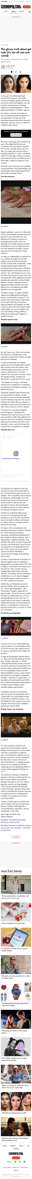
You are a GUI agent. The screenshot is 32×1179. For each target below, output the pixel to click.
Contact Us (15, 1167)
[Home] (16, 1153)
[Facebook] (15, 1162)
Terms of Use (23, 1167)
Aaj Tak (10, 1)
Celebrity (21, 11)
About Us (16, 1170)
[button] (11, 72)
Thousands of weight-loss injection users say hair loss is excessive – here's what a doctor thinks (16, 827)
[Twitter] (20, 1162)
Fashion (6, 11)
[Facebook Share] (16, 72)
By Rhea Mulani (10, 66)
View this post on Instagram (10, 458)
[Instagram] (24, 1162)
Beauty (13, 11)
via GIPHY (4, 226)
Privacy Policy (7, 1167)
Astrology (16, 1149)
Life (28, 1146)
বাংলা (15, 1)
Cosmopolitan (4, 1)
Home (2, 45)
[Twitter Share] (20, 72)
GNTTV (28, 1)
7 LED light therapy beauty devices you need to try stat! (13, 821)
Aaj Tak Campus (21, 1)
